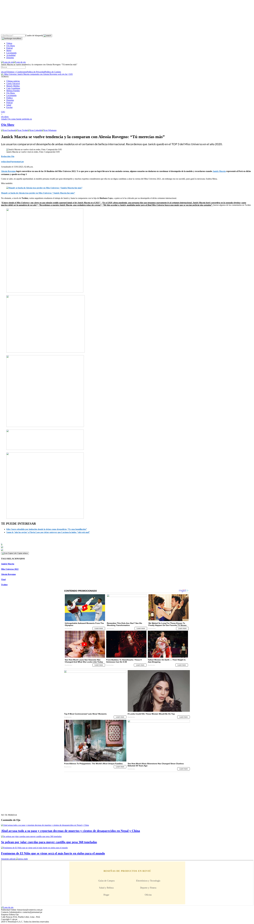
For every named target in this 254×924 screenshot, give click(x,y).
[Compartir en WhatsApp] (49, 130)
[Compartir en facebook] (8, 130)
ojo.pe (3, 72)
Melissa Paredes (13, 90)
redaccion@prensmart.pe (12, 161)
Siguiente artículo (8, 859)
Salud (8, 105)
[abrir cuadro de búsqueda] (47, 35)
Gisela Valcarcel (13, 83)
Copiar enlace (22, 553)
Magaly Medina (13, 86)
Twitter (4, 585)
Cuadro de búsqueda (34, 35)
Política (9, 98)
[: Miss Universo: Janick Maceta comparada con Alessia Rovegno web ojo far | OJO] (37, 74)
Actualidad (10, 55)
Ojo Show (10, 46)
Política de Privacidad (36, 72)
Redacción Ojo (7, 156)
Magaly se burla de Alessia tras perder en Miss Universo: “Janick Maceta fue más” (38, 193)
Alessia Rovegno (8, 574)
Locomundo (11, 53)
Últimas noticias (13, 81)
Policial (9, 48)
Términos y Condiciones (16, 72)
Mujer (8, 50)
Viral (3, 579)
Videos (9, 43)
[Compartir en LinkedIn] (35, 130)
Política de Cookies (53, 72)
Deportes (10, 57)
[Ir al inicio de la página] (7, 810)
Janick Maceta (7, 564)
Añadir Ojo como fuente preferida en (16, 119)
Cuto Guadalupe (13, 88)
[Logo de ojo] (7, 62)
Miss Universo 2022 (10, 569)
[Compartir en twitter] (22, 130)
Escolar (9, 107)
